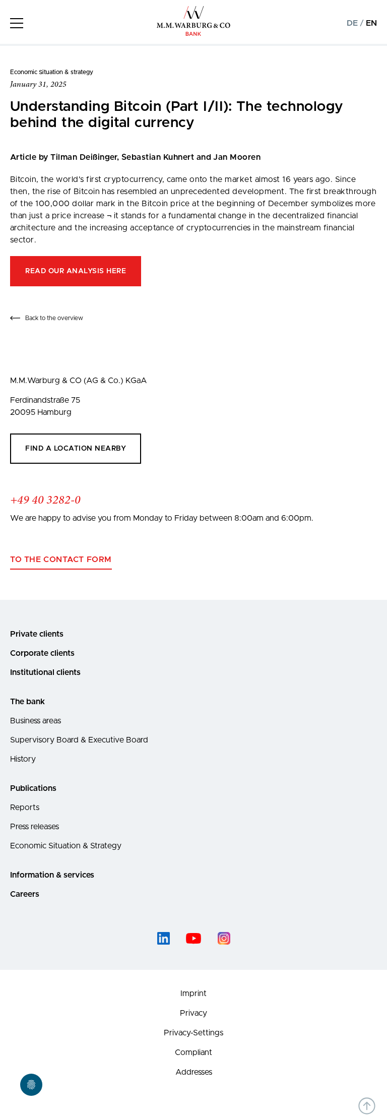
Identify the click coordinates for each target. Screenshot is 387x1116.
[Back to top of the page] (367, 1106)
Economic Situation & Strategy (65, 846)
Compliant (193, 1052)
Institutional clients (45, 672)
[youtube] (193, 938)
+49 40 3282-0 (45, 500)
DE (352, 23)
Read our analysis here (75, 271)
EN (371, 23)
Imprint (193, 993)
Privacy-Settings (193, 1033)
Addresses (193, 1072)
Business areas (35, 721)
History (23, 759)
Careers (24, 894)
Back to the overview (54, 318)
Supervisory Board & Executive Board (79, 740)
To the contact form (61, 559)
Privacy (193, 1013)
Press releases (34, 827)
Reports (24, 807)
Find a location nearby (75, 448)
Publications (33, 788)
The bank (27, 702)
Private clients (36, 634)
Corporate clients (42, 653)
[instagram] (223, 938)
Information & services (52, 875)
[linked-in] (163, 938)
